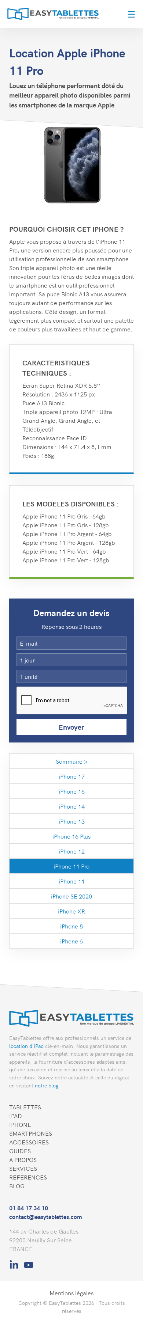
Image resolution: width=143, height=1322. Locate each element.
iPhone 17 (72, 776)
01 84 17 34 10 (28, 1208)
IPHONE (20, 1124)
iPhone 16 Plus (71, 836)
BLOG (17, 1186)
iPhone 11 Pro (71, 866)
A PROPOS (23, 1159)
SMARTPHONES (30, 1133)
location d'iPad (26, 1045)
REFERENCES (28, 1177)
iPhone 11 (72, 881)
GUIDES (20, 1151)
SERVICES (23, 1168)
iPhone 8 (71, 926)
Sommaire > (72, 761)
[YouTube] (28, 1263)
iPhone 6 (71, 941)
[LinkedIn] (14, 1263)
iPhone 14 (72, 806)
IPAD (15, 1116)
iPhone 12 (72, 851)
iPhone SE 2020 (71, 896)
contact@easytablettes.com (45, 1216)
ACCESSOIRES (29, 1142)
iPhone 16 (72, 791)
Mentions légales (72, 1293)
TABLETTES (25, 1107)
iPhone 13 (72, 821)
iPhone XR (71, 911)
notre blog (46, 1085)
